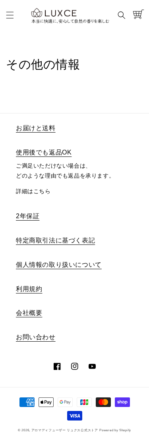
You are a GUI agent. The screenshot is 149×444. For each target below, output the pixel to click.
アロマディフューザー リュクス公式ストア (64, 430)
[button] (10, 15)
